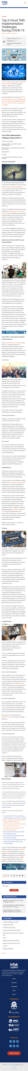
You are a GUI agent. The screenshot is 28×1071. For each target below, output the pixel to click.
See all (3, 953)
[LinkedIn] (16, 876)
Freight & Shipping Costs (10, 922)
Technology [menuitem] (14, 986)
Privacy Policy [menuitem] (14, 1068)
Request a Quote (14, 1053)
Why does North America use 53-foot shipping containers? (13, 901)
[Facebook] (11, 876)
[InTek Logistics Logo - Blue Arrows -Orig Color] (5, 3)
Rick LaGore (14, 33)
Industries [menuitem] (14, 982)
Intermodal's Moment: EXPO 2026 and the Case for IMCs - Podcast (13, 906)
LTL (5, 946)
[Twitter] (14, 876)
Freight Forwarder (9, 927)
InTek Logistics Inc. (10, 1064)
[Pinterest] (19, 876)
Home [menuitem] (14, 978)
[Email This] (22, 876)
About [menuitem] (14, 994)
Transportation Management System (14, 43)
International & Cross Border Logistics (13, 934)
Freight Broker (8, 925)
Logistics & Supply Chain (13, 38)
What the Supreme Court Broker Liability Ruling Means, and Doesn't (12, 910)
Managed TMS (10, 40)
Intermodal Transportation (12, 930)
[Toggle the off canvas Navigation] (25, 3)
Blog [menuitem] (14, 990)
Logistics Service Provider (11, 943)
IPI (4, 938)
